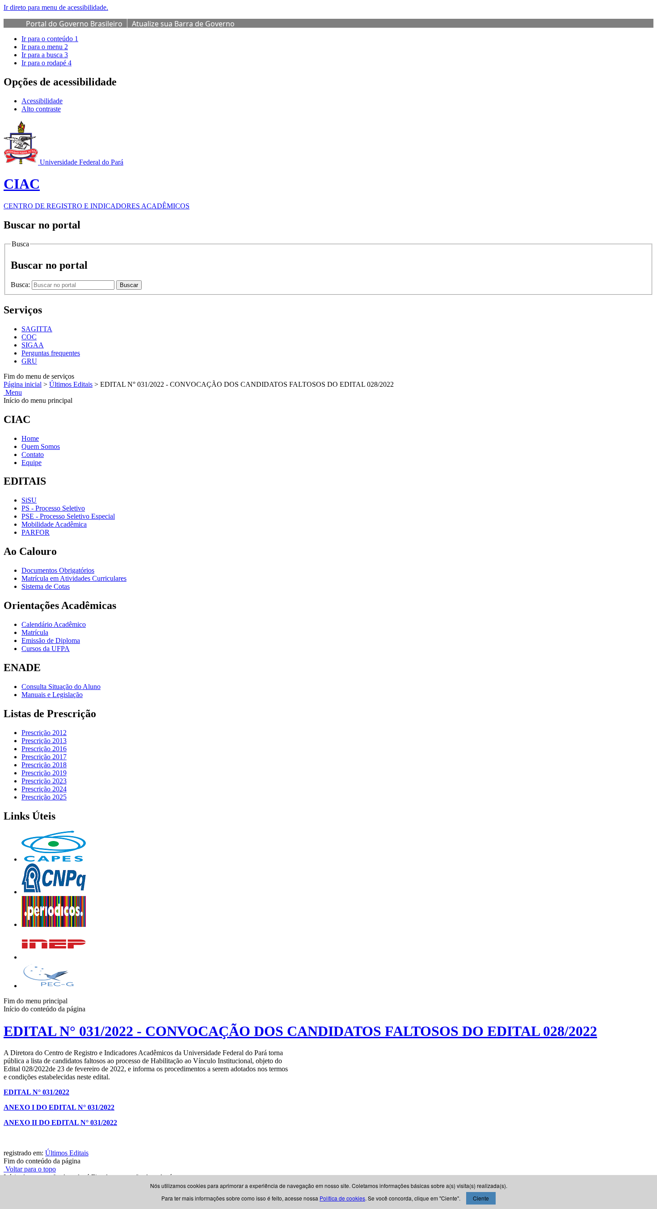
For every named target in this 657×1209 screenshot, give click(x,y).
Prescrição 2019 (44, 773)
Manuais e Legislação (52, 694)
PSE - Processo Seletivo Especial (68, 516)
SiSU (29, 500)
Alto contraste (41, 109)
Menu (13, 392)
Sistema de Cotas (45, 586)
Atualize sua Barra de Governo (183, 24)
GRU (29, 361)
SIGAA (32, 345)
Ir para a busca (44, 55)
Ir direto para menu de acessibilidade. (56, 7)
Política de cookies (342, 1198)
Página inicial (23, 384)
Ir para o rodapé (46, 63)
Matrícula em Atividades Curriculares (73, 578)
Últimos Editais (71, 384)
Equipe (31, 462)
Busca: (21, 284)
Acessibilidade (42, 101)
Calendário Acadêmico (53, 624)
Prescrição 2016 (44, 748)
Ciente (481, 1198)
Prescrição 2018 (44, 765)
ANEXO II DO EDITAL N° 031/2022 (60, 1122)
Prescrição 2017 (44, 757)
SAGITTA (36, 329)
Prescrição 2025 (44, 797)
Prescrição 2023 (44, 781)
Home (30, 438)
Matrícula (34, 632)
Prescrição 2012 (44, 732)
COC (29, 337)
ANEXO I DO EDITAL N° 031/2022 (59, 1107)
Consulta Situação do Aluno (61, 686)
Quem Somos (40, 446)
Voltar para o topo (30, 1169)
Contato (32, 454)
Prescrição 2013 (44, 740)
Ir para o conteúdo (49, 38)
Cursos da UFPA (45, 648)
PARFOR (35, 532)
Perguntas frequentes (50, 353)
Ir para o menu (44, 47)
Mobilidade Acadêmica (54, 524)
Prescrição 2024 (44, 789)
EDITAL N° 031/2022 (36, 1092)
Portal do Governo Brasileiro (74, 24)
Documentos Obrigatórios (57, 570)
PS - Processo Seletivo (53, 508)
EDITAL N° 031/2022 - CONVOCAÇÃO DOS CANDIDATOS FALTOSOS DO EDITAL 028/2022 (300, 1031)
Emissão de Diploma (50, 640)
